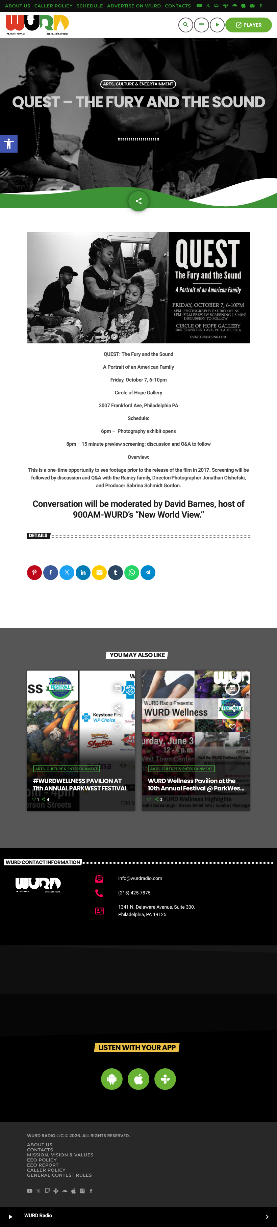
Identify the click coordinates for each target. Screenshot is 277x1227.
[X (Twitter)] (208, 6)
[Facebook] (261, 6)
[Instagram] (252, 6)
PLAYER (248, 25)
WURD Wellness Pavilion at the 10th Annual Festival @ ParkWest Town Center (195, 788)
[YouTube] (199, 6)
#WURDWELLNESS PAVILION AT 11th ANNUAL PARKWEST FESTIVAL (80, 785)
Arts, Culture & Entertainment (138, 84)
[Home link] (37, 25)
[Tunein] (225, 6)
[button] (9, 144)
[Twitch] (217, 6)
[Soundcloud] (234, 6)
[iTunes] (243, 6)
